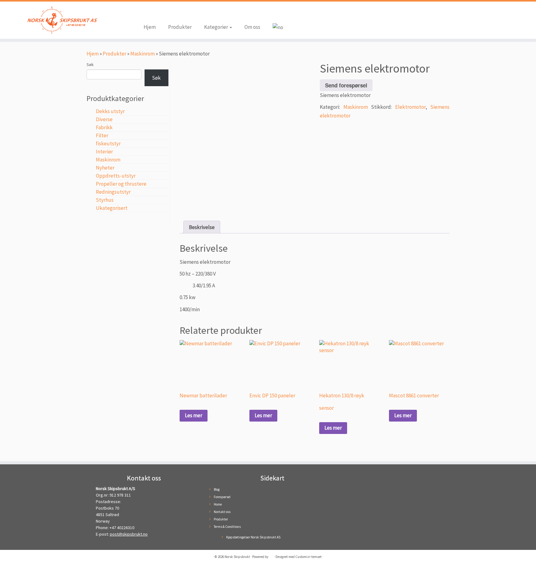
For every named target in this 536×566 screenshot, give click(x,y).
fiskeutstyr (108, 143)
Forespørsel (222, 497)
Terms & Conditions (227, 526)
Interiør (104, 151)
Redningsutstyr (113, 191)
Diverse (104, 119)
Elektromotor (410, 107)
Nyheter (105, 167)
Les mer (193, 415)
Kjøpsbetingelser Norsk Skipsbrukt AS (253, 537)
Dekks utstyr (110, 111)
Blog (217, 489)
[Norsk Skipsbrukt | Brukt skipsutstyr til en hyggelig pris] (62, 20)
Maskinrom (142, 53)
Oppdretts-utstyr (116, 175)
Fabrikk (104, 127)
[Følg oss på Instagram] (157, 13)
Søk (90, 64)
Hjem (150, 27)
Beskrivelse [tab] (202, 227)
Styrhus (105, 200)
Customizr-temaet (308, 557)
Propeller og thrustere (121, 183)
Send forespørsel (346, 85)
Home (218, 504)
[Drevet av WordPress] (271, 555)
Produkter (180, 27)
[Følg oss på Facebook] (148, 13)
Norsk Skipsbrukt (237, 557)
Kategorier (216, 27)
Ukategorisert (111, 208)
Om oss (252, 27)
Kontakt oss (222, 512)
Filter (102, 135)
